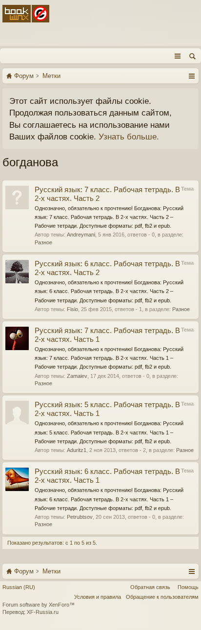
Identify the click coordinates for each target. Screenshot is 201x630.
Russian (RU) (18, 587)
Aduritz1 (76, 450)
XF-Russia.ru (43, 612)
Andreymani (81, 234)
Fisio (72, 309)
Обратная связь (150, 587)
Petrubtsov (80, 517)
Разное (43, 242)
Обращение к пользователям (162, 597)
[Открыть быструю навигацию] (191, 75)
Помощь (188, 587)
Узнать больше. (129, 136)
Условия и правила (97, 597)
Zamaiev (77, 376)
